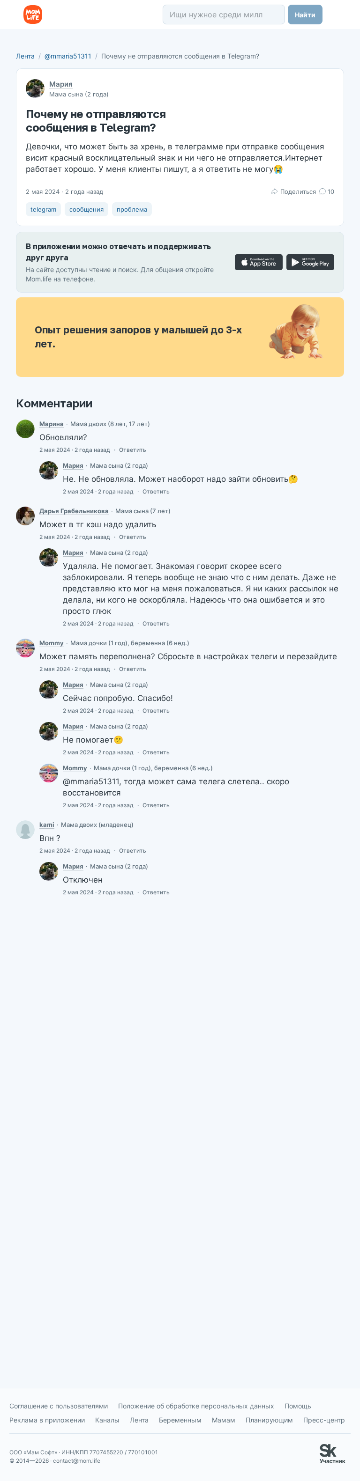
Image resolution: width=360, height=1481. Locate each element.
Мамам (223, 1420)
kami (46, 824)
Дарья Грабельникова (74, 511)
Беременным (180, 1420)
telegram (43, 209)
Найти (305, 15)
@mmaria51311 (68, 56)
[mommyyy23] (25, 648)
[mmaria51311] (48, 470)
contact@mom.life (76, 1460)
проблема (132, 209)
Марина (51, 423)
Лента (25, 56)
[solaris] (25, 429)
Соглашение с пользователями (58, 1406)
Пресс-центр (324, 1420)
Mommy (51, 643)
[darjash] (25, 516)
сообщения (86, 209)
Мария (61, 84)
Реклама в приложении (47, 1420)
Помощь (298, 1406)
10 (331, 191)
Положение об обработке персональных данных (196, 1406)
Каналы (107, 1420)
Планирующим (269, 1420)
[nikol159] (25, 829)
